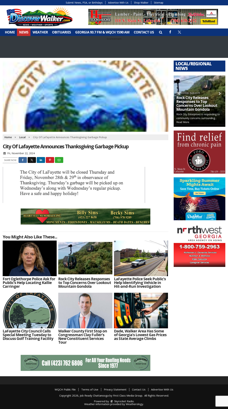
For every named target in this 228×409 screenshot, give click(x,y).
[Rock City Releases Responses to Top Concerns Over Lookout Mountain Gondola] (85, 258)
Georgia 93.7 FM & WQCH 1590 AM (102, 32)
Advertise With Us (118, 2)
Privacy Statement (115, 389)
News (23, 32)
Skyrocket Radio (123, 401)
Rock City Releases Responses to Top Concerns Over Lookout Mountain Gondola (196, 103)
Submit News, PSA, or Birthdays (84, 2)
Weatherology (134, 404)
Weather (40, 32)
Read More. (183, 122)
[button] (160, 32)
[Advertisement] (153, 17)
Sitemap (158, 2)
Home (10, 32)
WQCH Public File (65, 389)
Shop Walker (141, 2)
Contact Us (144, 32)
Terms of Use (89, 389)
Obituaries (61, 32)
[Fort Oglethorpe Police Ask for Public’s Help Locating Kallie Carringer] (30, 258)
